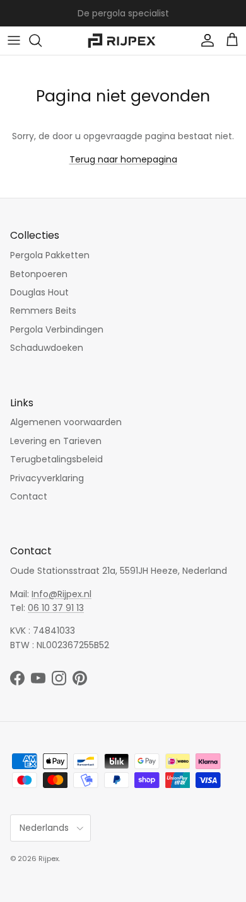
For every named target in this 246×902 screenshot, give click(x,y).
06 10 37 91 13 (56, 608)
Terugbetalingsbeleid (56, 459)
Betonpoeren (38, 274)
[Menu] (14, 40)
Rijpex (48, 858)
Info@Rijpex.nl (61, 594)
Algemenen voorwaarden (66, 422)
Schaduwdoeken (46, 347)
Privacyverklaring (47, 478)
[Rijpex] (123, 41)
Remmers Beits (43, 310)
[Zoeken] (42, 40)
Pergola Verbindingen (56, 329)
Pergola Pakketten (50, 255)
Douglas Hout (39, 292)
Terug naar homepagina (123, 159)
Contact (28, 496)
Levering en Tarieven (56, 441)
